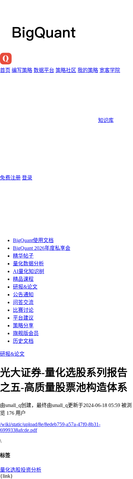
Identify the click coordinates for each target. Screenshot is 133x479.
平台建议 (23, 318)
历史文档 (23, 341)
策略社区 (66, 70)
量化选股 (10, 470)
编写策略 (22, 70)
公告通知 (23, 294)
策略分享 (23, 325)
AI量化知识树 (28, 271)
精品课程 (23, 279)
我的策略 (87, 70)
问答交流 (23, 302)
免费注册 (10, 177)
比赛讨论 (23, 310)
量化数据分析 (28, 263)
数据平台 (44, 70)
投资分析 (31, 470)
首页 (5, 70)
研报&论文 (25, 287)
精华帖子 (23, 256)
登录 (27, 177)
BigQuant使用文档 (33, 240)
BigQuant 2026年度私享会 (41, 248)
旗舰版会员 (26, 333)
